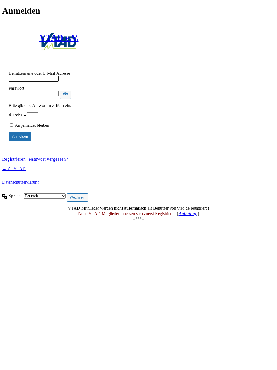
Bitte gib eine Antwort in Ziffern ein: (40, 105)
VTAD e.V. (59, 38)
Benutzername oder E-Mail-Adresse (39, 73)
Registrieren (14, 159)
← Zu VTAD (14, 168)
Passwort (16, 88)
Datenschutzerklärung (20, 182)
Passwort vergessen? (48, 159)
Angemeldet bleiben (32, 125)
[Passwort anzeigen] (65, 95)
